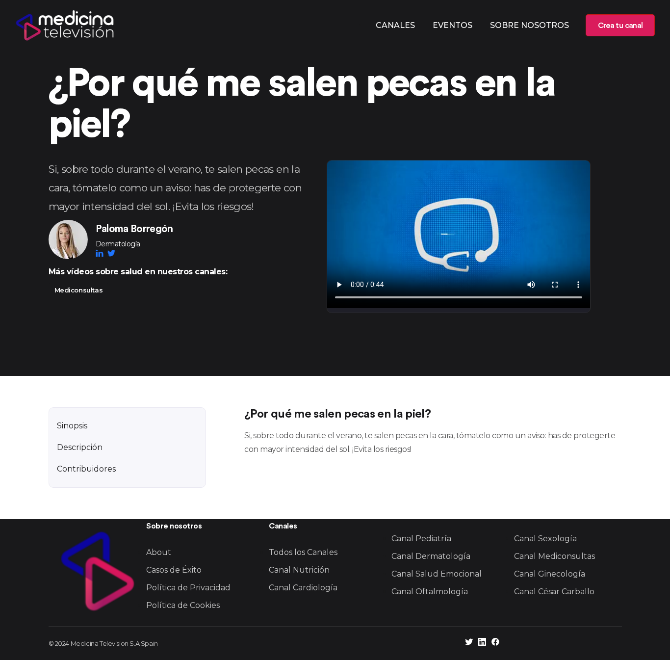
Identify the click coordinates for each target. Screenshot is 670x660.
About (158, 552)
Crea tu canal (620, 25)
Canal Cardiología (303, 587)
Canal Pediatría (421, 538)
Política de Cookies (183, 605)
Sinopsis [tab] (72, 425)
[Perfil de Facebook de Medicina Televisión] (495, 643)
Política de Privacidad (188, 587)
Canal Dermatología (430, 556)
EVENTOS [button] (452, 25)
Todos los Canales (303, 552)
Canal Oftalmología (429, 591)
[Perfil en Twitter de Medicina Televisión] (469, 643)
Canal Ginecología (549, 574)
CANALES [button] (395, 25)
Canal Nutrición (299, 570)
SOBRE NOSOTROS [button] (529, 25)
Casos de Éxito (174, 570)
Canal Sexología (545, 538)
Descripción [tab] (80, 447)
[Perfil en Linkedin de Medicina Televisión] (482, 643)
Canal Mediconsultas (554, 556)
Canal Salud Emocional (436, 574)
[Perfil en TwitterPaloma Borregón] (111, 253)
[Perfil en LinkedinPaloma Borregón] (101, 253)
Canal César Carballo (554, 591)
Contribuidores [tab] (86, 469)
